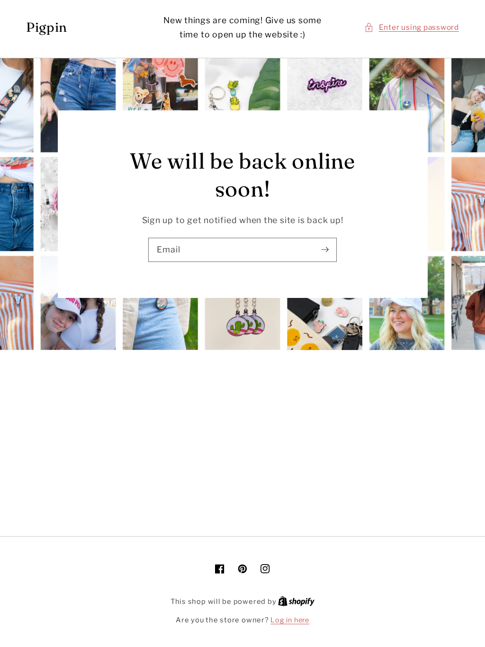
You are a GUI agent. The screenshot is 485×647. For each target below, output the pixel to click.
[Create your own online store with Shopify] (296, 601)
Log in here (289, 620)
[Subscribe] (325, 249)
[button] (411, 27)
